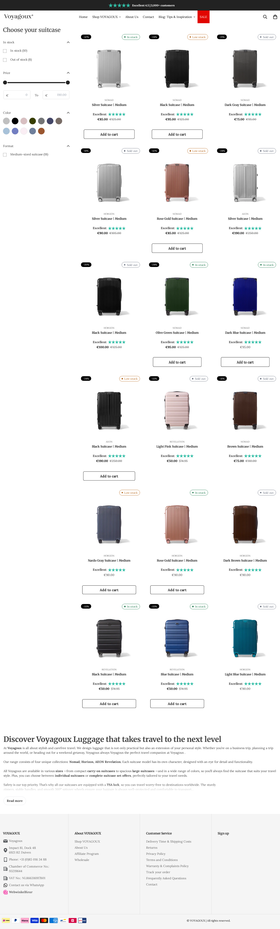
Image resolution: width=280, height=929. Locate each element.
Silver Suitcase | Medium (109, 105)
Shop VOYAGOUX (105, 17)
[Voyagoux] (19, 16)
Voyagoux (15, 841)
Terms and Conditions (162, 860)
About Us (131, 17)
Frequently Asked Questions (166, 878)
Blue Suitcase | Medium (177, 674)
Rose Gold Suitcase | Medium (177, 219)
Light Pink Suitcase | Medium (177, 446)
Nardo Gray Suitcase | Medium (109, 560)
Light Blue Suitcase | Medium (245, 674)
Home (83, 17)
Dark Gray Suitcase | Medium (245, 105)
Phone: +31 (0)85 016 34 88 (28, 859)
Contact (148, 17)
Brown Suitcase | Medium (245, 446)
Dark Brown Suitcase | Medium (245, 560)
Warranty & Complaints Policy (167, 866)
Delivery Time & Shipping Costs (168, 841)
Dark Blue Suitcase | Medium (245, 333)
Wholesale (82, 860)
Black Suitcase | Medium (177, 105)
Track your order (158, 872)
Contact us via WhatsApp (26, 885)
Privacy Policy (155, 854)
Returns (151, 848)
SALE (203, 17)
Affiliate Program (87, 854)
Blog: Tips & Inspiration (175, 17)
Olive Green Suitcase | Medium (177, 333)
